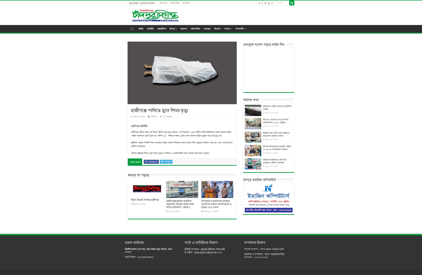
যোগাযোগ (186, 3)
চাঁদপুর (172, 28)
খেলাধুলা (207, 28)
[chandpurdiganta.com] (155, 14)
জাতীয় (140, 28)
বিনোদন (217, 28)
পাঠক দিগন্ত (175, 3)
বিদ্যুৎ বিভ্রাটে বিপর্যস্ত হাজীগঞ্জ (145, 199)
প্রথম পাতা (163, 3)
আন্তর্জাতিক (161, 28)
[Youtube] (268, 3)
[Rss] (259, 3)
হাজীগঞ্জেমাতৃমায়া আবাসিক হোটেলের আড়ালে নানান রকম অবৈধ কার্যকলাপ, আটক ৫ (180, 204)
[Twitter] (265, 3)
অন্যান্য (227, 28)
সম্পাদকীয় (239, 28)
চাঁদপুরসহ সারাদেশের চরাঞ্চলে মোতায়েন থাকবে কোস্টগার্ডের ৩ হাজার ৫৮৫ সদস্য (216, 204)
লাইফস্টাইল (195, 28)
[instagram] (272, 3)
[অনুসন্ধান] (291, 2)
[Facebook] (262, 3)
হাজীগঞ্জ (154, 116)
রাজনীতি (150, 28)
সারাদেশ (183, 28)
